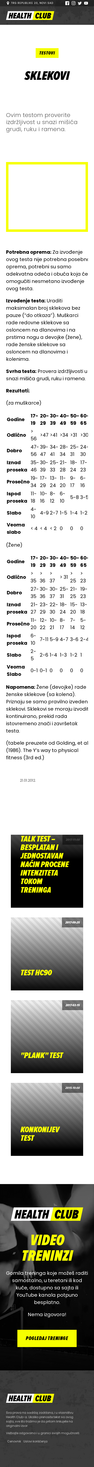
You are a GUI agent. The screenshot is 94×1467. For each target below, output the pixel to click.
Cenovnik (14, 1441)
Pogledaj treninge (47, 1338)
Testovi (47, 53)
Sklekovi (47, 76)
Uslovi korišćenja (35, 1441)
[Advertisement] (47, 196)
